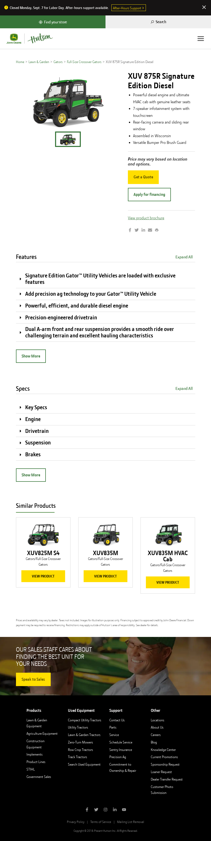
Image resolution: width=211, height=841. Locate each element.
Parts (112, 727)
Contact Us (117, 720)
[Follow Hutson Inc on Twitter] (96, 810)
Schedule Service (120, 742)
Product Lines (36, 762)
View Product (43, 576)
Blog (154, 742)
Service (114, 735)
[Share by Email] (150, 230)
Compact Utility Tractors (84, 720)
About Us (157, 727)
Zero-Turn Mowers (80, 742)
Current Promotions (164, 757)
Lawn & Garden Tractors (84, 735)
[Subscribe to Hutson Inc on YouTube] (124, 810)
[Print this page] (157, 230)
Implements (34, 754)
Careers (156, 735)
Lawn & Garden (39, 62)
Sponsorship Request (165, 764)
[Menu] (200, 38)
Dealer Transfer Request (167, 779)
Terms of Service (100, 822)
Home (20, 62)
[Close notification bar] (204, 7)
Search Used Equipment (84, 764)
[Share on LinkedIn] (143, 230)
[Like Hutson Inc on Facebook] (87, 810)
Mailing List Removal (130, 822)
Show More (31, 356)
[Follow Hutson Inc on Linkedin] (114, 810)
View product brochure (146, 218)
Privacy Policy (75, 822)
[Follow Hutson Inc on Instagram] (105, 810)
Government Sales (39, 777)
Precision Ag (117, 757)
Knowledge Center (163, 750)
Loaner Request (161, 772)
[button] (68, 139)
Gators (58, 62)
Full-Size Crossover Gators (84, 62)
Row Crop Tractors (80, 750)
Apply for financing (149, 194)
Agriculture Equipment (42, 733)
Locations (157, 720)
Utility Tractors (78, 727)
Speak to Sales (33, 679)
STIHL (31, 769)
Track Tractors (77, 757)
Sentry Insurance (120, 750)
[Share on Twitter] (137, 230)
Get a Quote (143, 177)
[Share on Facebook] (130, 230)
